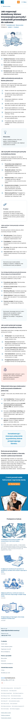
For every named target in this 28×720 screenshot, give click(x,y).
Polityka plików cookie (6, 712)
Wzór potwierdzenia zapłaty (14, 701)
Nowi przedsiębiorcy (5, 651)
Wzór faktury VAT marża (5, 698)
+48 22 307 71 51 (6, 635)
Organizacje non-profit (6, 649)
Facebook (16, 27)
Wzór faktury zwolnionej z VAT (17, 698)
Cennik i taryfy (4, 643)
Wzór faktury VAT (4, 701)
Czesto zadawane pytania (6, 646)
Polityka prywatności (5, 715)
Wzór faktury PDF (17, 688)
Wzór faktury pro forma (5, 695)
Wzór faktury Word (12, 690)
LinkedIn (10, 27)
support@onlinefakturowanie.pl (10, 630)
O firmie (2, 670)
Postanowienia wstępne (6, 717)
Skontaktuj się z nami (5, 672)
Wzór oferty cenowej (5, 703)
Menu (24, 2)
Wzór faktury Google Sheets (6, 693)
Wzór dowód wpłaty (5, 708)
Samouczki (3, 660)
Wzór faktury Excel (4, 690)
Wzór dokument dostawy (16, 695)
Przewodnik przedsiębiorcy (7, 663)
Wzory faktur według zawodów (7, 688)
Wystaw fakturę (15, 484)
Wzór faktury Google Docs (18, 693)
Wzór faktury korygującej (14, 708)
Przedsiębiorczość (10, 25)
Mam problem (4, 658)
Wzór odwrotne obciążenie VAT (18, 706)
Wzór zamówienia (13, 703)
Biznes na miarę (6, 6)
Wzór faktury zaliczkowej (6, 706)
